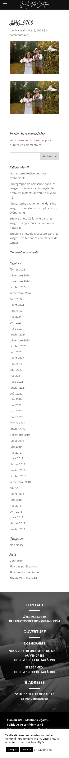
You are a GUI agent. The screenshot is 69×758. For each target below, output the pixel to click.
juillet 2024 (17, 305)
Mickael (20, 30)
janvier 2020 (17, 429)
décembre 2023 (20, 340)
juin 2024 (16, 311)
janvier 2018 (17, 529)
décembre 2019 (20, 435)
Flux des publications (23, 566)
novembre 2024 (20, 281)
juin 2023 (16, 364)
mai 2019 (15, 452)
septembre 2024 (20, 293)
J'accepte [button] (12, 749)
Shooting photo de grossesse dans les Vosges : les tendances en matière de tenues (34, 238)
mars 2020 (16, 417)
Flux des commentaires (24, 572)
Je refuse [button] (26, 749)
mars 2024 (16, 328)
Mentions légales (36, 720)
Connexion (16, 560)
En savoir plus (43, 749)
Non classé (17, 545)
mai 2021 (15, 375)
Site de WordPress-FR (23, 578)
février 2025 (17, 269)
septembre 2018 (20, 482)
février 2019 (17, 464)
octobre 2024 (18, 287)
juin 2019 (16, 446)
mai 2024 (15, 316)
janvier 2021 (17, 387)
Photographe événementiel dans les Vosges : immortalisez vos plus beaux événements (34, 208)
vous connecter (34, 140)
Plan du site (14, 720)
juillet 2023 (17, 358)
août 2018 (16, 488)
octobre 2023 (18, 346)
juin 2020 (16, 399)
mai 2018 (15, 505)
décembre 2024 (20, 275)
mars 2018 (16, 517)
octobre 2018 (18, 476)
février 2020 (17, 423)
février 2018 (17, 523)
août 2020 (16, 393)
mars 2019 (16, 458)
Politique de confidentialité (25, 724)
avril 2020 (16, 411)
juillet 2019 (17, 440)
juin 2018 (16, 499)
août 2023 (16, 352)
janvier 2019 (17, 470)
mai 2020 (15, 405)
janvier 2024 (17, 334)
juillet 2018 (17, 494)
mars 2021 (16, 381)
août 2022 (16, 370)
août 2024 (16, 299)
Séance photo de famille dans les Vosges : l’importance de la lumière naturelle (32, 223)
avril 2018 (16, 511)
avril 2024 (16, 322)
